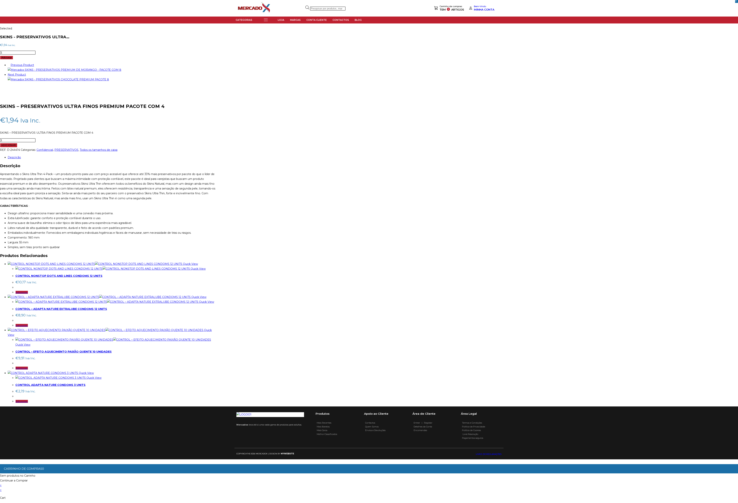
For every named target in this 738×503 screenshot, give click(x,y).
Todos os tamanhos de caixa (98, 150)
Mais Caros (321, 430)
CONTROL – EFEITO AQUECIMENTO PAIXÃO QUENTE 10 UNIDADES (63, 351)
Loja (281, 19)
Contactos (340, 19)
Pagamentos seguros (472, 438)
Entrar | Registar (422, 422)
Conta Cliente (316, 19)
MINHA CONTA (484, 9)
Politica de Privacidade (473, 426)
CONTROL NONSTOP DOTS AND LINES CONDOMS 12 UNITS (58, 276)
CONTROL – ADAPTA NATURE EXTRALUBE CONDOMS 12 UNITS (61, 309)
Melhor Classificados (326, 434)
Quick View (190, 264)
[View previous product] (9, 65)
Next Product (17, 74)
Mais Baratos (323, 426)
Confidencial (45, 150)
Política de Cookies (471, 430)
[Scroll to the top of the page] (1, 461)
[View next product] (28, 74)
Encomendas (419, 430)
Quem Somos (371, 426)
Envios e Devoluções (375, 430)
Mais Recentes (323, 422)
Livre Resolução (469, 434)
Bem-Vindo (480, 6)
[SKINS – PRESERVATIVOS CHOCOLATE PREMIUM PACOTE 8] (58, 79)
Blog (358, 19)
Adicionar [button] (22, 292)
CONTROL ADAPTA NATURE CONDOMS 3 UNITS (50, 385)
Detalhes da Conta (422, 426)
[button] (266, 20)
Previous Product (22, 65)
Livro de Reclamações (489, 454)
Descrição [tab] (14, 157)
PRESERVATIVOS (66, 150)
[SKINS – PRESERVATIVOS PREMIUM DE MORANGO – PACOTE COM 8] (64, 70)
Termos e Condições (472, 422)
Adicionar (6, 57)
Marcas (295, 19)
